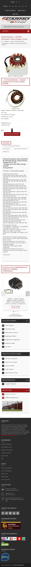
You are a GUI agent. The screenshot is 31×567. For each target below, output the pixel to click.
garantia (6, 151)
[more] (27, 320)
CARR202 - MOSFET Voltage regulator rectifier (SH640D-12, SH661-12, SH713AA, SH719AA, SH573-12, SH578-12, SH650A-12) (15, 301)
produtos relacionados (11, 146)
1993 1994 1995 (17, 221)
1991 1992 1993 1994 (16, 187)
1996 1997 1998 (6, 190)
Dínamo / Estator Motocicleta (17, 41)
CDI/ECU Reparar (9, 325)
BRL (26, 6)
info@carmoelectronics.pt (11, 397)
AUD (16, 6)
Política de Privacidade (7, 450)
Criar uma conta (5, 479)
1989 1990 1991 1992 (8, 221)
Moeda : (6, 6)
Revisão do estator (10, 343)
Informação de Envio (6, 447)
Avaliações (6, 148)
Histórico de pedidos (6, 468)
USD (23, 6)
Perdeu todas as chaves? (11, 332)
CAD (19, 6)
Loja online (8, 346)
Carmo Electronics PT (18, 565)
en (16, 2)
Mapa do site (4, 455)
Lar (2, 41)
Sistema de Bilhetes (6, 444)
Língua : (13, 2)
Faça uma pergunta (20, 148)
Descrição (6, 143)
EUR (13, 6)
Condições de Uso (6, 453)
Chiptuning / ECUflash (10, 336)
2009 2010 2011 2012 (13, 200)
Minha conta (4, 473)
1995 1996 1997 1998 (13, 218)
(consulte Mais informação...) (8, 435)
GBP (10, 6)
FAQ (2, 458)
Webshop (6, 41)
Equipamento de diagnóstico (12, 339)
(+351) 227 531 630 (10, 394)
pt (19, 2)
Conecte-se (23, 10)
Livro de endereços (6, 471)
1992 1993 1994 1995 (16, 177)
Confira (16, 14)
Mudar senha (4, 476)
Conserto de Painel (10, 329)
